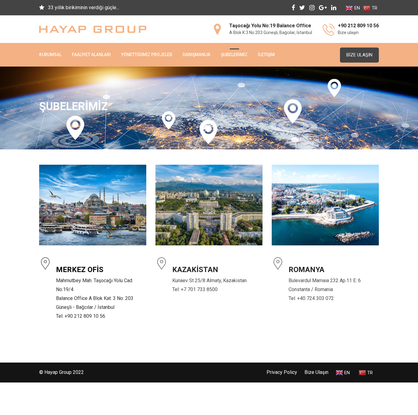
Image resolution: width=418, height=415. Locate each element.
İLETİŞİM (266, 54)
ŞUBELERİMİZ (234, 54)
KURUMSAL (50, 54)
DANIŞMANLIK (197, 54)
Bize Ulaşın (359, 55)
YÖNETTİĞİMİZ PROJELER (146, 54)
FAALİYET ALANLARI (91, 54)
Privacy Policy (282, 372)
